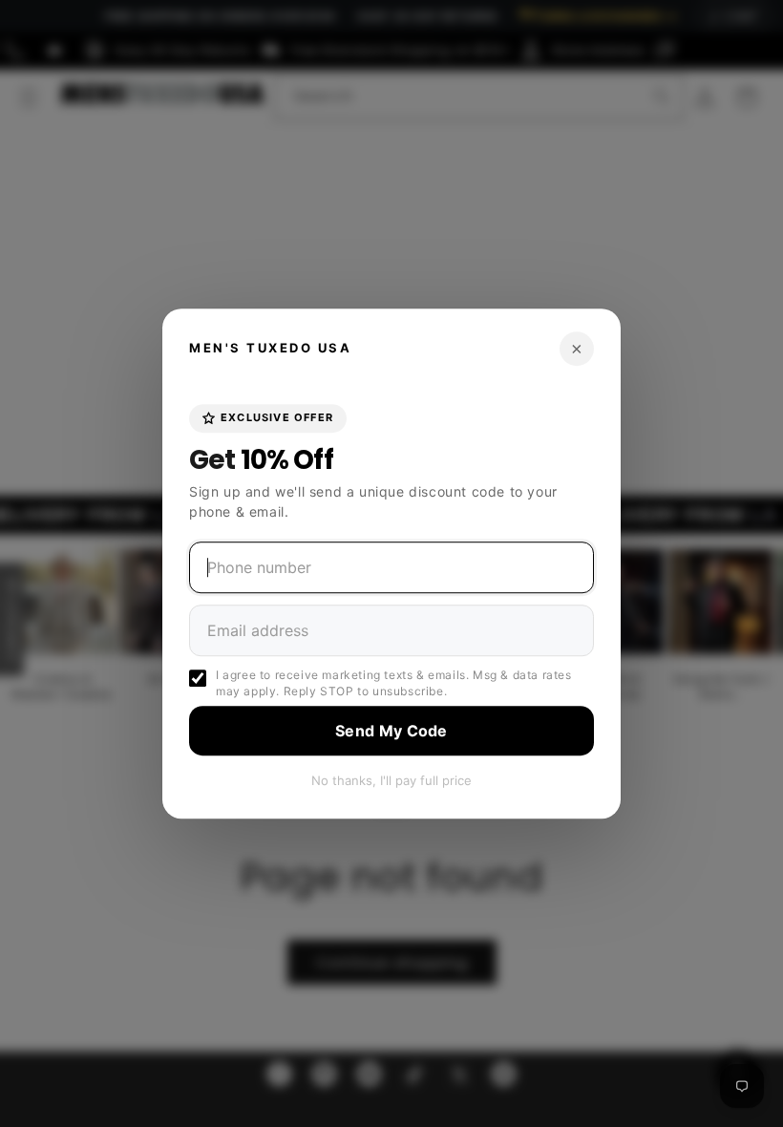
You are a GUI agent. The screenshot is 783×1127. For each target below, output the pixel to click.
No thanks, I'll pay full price (391, 780)
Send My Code (391, 730)
